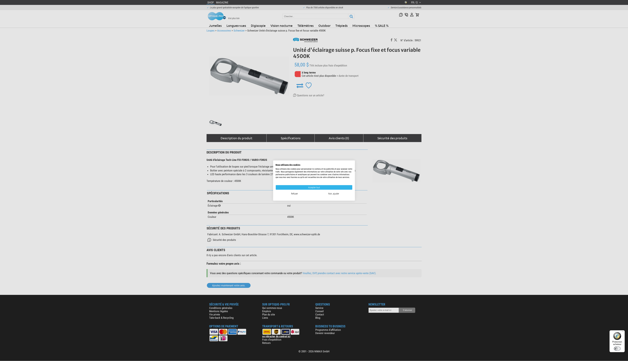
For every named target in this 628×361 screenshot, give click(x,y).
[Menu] (623, 332)
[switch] (617, 349)
